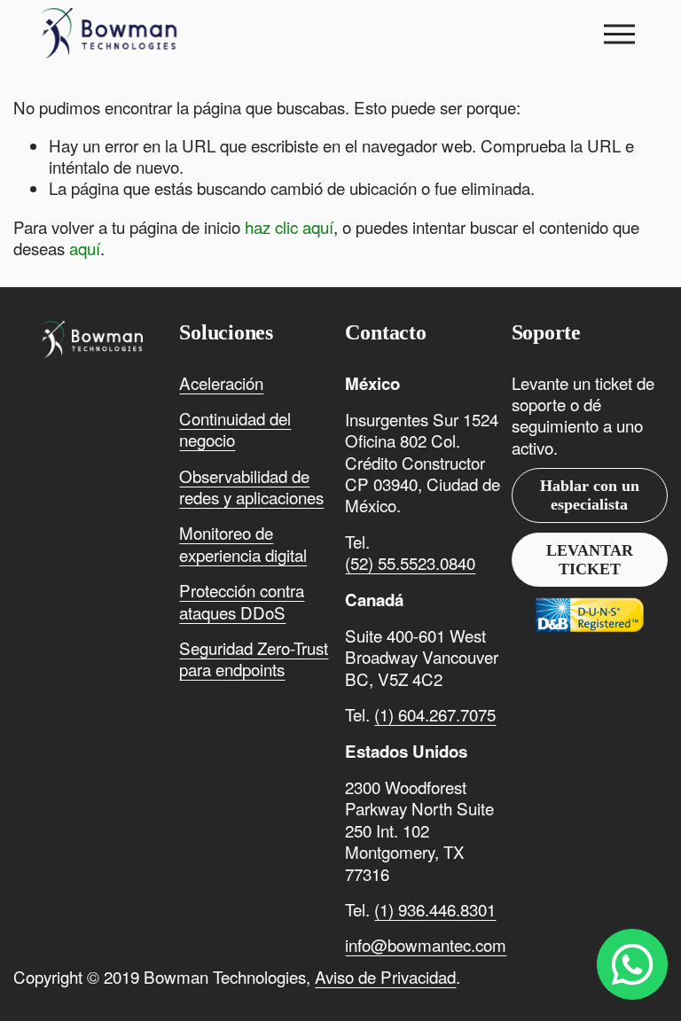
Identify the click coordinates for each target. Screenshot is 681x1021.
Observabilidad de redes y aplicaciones (251, 487)
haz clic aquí (289, 226)
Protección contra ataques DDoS (241, 601)
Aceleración (221, 383)
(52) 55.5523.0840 (410, 562)
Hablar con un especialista (589, 495)
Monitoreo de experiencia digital (243, 543)
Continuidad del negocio (235, 429)
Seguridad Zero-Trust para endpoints (253, 659)
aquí (84, 248)
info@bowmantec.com (425, 944)
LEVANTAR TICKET (589, 560)
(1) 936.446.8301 (435, 909)
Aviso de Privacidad (385, 976)
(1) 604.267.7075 (435, 714)
